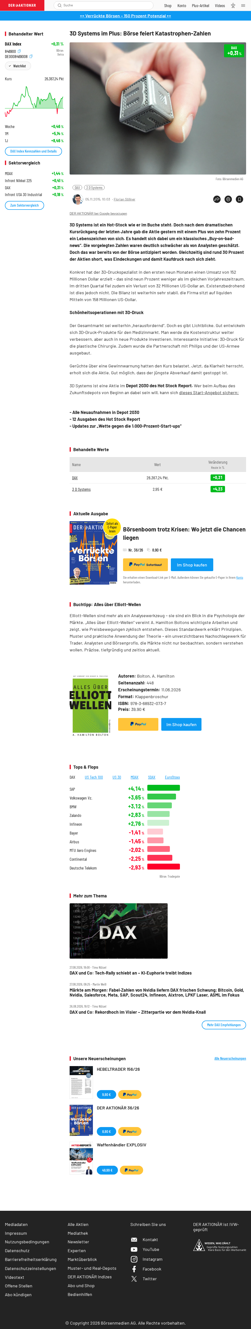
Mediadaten (16, 1224)
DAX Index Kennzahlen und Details (33, 151)
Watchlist (19, 65)
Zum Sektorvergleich (24, 205)
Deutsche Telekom (83, 867)
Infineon (76, 824)
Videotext (14, 1277)
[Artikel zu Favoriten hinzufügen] (239, 199)
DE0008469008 (17, 56)
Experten (77, 1250)
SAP (72, 789)
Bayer (74, 832)
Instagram (153, 1259)
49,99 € (107, 1170)
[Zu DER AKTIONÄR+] (200, 5)
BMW (73, 806)
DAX (77, 187)
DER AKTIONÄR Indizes (90, 1276)
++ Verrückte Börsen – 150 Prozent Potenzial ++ (125, 15)
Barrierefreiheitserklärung (31, 1259)
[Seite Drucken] (228, 199)
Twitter (150, 1278)
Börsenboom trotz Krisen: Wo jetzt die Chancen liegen (184, 533)
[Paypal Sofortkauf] (138, 724)
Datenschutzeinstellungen (30, 1268)
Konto (239, 577)
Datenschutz (17, 1250)
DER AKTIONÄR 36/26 (118, 1107)
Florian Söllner (124, 199)
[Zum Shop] (168, 5)
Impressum (16, 1233)
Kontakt (150, 1239)
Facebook (152, 1268)
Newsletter (78, 1241)
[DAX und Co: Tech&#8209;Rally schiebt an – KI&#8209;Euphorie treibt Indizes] (158, 930)
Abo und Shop (81, 1285)
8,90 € (106, 1131)
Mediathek (78, 1233)
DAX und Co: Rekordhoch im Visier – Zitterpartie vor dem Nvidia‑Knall (138, 1012)
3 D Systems (94, 187)
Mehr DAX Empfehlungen (224, 1024)
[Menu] (244, 5)
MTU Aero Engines (83, 850)
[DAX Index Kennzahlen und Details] (34, 101)
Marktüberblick (82, 1259)
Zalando (75, 815)
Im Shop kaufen (192, 564)
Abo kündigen (18, 1294)
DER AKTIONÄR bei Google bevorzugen (98, 213)
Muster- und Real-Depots (92, 1268)
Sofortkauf (154, 565)
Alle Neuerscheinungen (230, 1058)
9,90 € (106, 1094)
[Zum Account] (182, 5)
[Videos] (220, 5)
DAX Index (13, 44)
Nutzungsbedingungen (27, 1241)
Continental (78, 859)
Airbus (74, 841)
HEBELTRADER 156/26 (118, 1069)
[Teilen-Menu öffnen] (217, 199)
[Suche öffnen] (60, 5)
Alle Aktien (78, 1224)
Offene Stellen (18, 1285)
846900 (11, 50)
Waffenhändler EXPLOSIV (121, 1144)
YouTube (151, 1249)
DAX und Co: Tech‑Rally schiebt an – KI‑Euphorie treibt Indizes (131, 973)
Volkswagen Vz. (81, 797)
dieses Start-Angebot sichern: (209, 392)
